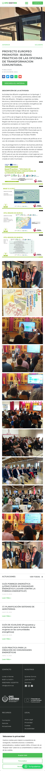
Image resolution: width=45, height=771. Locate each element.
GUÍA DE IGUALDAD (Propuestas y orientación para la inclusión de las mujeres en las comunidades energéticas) (18, 628)
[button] (26, 3)
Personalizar (22, 761)
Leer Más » (6, 598)
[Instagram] (29, 686)
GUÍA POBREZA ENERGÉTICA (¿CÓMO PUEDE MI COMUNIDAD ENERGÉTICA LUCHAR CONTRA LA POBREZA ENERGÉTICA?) (18, 587)
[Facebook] (32, 686)
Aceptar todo (22, 755)
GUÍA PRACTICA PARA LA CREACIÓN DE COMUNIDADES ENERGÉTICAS (17, 650)
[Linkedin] (26, 686)
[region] (22, 752)
